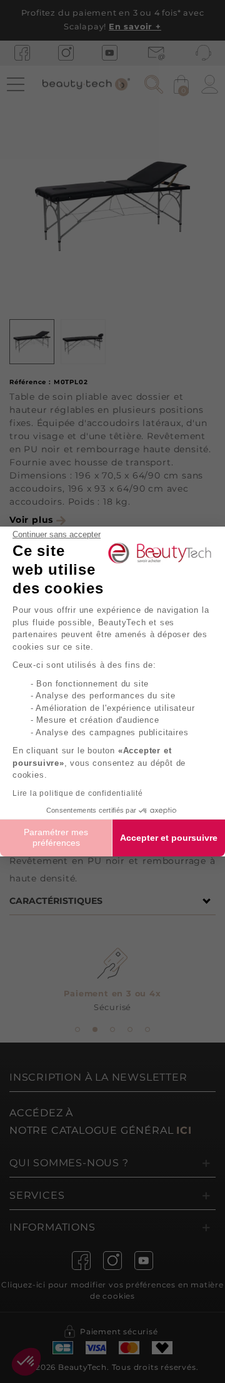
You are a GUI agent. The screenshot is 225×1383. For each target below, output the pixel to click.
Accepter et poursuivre (169, 838)
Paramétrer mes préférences (56, 837)
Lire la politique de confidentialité (77, 793)
